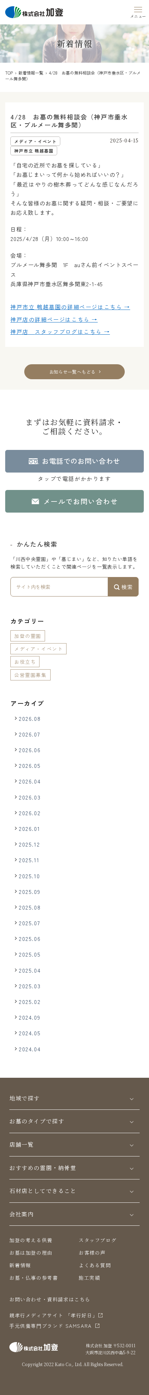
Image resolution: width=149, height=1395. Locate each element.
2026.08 (30, 718)
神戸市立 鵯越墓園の (70, 307)
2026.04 (30, 781)
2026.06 (30, 750)
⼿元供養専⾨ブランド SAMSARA (50, 1325)
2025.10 (29, 876)
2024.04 (30, 1049)
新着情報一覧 (30, 73)
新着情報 (20, 1265)
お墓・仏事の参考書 (33, 1277)
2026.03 (30, 797)
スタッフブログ (97, 1240)
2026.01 (29, 828)
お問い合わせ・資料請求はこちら (49, 1299)
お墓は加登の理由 (31, 1252)
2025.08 (30, 907)
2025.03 (30, 986)
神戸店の (54, 319)
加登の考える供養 (31, 1240)
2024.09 (29, 1017)
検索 (126, 587)
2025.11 (29, 860)
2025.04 (30, 970)
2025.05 (30, 954)
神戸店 (60, 331)
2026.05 (30, 765)
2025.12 (29, 844)
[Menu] (138, 11)
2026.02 (30, 813)
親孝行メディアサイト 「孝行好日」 (53, 1315)
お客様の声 (92, 1252)
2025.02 (30, 1001)
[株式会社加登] (34, 11)
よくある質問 (95, 1265)
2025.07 (29, 923)
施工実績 (89, 1277)
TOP (9, 73)
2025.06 (30, 938)
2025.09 (29, 891)
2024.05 (30, 1033)
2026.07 (29, 734)
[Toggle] (131, 1098)
